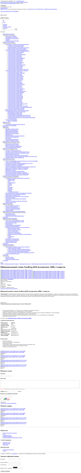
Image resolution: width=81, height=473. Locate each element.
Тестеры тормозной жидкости (12, 139)
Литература (5, 243)
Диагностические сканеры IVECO (15, 60)
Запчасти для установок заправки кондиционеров (16, 201)
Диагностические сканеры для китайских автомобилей (20, 107)
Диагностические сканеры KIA (15, 86)
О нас (4, 22)
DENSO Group (11, 180)
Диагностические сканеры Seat (15, 100)
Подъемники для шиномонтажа (12, 240)
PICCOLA (10, 189)
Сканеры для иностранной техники (15, 46)
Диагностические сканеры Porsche (15, 96)
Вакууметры (8, 138)
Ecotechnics (10, 187)
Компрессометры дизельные (12, 132)
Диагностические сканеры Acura (15, 71)
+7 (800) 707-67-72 (20, 1)
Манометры (5, 126)
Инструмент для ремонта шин (14, 233)
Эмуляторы (5, 260)
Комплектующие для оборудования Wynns (15, 157)
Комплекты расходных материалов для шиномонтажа (19, 234)
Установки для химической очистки (13, 150)
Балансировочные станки (11, 222)
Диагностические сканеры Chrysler (15, 78)
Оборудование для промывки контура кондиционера (17, 196)
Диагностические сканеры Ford (15, 82)
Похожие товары (8, 288)
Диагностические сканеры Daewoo (15, 79)
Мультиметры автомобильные (12, 143)
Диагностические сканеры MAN (15, 61)
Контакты (5, 27)
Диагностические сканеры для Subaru (16, 108)
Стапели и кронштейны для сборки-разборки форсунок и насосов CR (21, 166)
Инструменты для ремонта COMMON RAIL (15, 164)
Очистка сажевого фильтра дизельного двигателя (16, 172)
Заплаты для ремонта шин (13, 231)
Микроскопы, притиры (11, 170)
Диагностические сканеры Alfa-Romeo (16, 72)
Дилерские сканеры (12, 118)
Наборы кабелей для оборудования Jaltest (17, 48)
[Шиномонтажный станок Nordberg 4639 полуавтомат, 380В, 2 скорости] (17, 271)
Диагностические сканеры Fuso (15, 55)
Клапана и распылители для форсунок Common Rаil (17, 174)
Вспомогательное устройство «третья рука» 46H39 (19, 318)
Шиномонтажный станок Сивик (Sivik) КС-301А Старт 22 (13, 361)
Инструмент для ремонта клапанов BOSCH (15, 171)
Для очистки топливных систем (10, 148)
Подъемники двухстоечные (11, 37)
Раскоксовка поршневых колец (12, 259)
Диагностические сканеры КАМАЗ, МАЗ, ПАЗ (18, 69)
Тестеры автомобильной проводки (13, 147)
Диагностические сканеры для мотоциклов (15, 109)
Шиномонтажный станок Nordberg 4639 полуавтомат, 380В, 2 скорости (47, 263)
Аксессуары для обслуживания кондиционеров (16, 198)
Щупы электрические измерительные (14, 146)
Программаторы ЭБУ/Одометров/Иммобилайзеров (14, 211)
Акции (4, 450)
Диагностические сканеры (8, 42)
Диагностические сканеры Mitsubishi (16, 92)
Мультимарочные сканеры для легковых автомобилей (17, 110)
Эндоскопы (5, 217)
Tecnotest (10, 185)
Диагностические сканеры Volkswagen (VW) (17, 103)
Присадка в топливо (10, 258)
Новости (5, 25)
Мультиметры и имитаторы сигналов (11, 141)
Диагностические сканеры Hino (15, 56)
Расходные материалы (10, 197)
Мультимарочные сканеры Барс (15, 114)
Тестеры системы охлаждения (12, 137)
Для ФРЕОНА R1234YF (13, 191)
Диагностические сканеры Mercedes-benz (17, 91)
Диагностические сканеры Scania (15, 67)
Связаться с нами (6, 442)
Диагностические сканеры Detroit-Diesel (16, 54)
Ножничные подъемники (11, 36)
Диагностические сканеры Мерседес (16, 62)
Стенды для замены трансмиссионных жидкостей (19, 249)
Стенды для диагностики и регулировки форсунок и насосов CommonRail (22, 161)
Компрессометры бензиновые (12, 131)
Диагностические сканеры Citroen (15, 77)
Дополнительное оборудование (12, 226)
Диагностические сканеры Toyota (15, 102)
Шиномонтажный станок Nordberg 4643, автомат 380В (12, 352)
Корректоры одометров (11, 214)
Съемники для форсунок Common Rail (14, 165)
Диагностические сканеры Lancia (15, 87)
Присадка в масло (9, 257)
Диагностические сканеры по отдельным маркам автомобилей (21, 117)
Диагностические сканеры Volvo (15, 68)
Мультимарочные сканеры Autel (15, 112)
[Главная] (3, 21)
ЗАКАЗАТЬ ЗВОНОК (5, 11)
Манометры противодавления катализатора (15, 135)
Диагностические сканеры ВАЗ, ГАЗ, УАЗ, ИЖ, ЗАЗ (19, 116)
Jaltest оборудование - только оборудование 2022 (18, 47)
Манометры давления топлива (12, 129)
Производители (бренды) (8, 449)
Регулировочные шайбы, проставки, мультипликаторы (17, 173)
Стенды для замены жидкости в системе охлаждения (19, 250)
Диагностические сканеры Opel (15, 94)
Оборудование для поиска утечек (13, 195)
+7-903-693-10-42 (50, 9)
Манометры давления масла (12, 130)
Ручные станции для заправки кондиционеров (16, 194)
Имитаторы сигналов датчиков (12, 145)
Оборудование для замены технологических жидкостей (18, 246)
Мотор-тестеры (6, 122)
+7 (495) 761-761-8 (31, 9)
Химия (9, 237)
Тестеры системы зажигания (12, 206)
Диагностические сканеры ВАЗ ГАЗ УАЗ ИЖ (18, 106)
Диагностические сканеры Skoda (15, 101)
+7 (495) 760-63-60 (39, 9)
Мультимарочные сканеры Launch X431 (16, 111)
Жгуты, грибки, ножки (13, 230)
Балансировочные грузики (14, 228)
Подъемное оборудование (8, 34)
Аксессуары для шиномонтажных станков (15, 221)
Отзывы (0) (15, 288)
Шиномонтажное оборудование (10, 218)
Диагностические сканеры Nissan (15, 93)
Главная (2, 263)
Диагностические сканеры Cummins (16, 52)
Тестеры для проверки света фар (13, 209)
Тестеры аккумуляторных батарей (13, 207)
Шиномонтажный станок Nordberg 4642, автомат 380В (12, 356)
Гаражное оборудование (8, 244)
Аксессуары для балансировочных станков (15, 220)
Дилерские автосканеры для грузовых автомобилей (17, 50)
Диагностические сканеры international (16, 58)
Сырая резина (11, 236)
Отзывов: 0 (3, 287)
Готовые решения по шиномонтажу (13, 225)
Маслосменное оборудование (14, 248)
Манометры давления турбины (12, 133)
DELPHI (10, 183)
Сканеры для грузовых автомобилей (8, 403)
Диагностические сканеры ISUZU (15, 59)
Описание (3, 288)
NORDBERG (10, 279)
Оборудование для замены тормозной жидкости (18, 251)
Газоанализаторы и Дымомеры (9, 125)
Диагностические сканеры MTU (15, 63)
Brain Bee (10, 188)
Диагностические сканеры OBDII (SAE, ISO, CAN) (19, 115)
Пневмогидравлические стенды (12, 253)
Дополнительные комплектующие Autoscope (15, 124)
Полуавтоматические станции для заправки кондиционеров (19, 193)
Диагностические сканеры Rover (15, 99)
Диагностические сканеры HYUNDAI (16, 84)
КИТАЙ (10, 190)
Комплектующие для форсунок (12, 154)
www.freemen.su (14, 453)
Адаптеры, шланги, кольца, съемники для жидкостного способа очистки (21, 156)
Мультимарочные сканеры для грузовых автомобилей (17, 44)
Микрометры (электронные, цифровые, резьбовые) (17, 169)
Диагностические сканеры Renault (15, 66)
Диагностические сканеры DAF (15, 53)
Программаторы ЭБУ (10, 213)
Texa (9, 181)
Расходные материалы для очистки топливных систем (17, 153)
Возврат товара (6, 443)
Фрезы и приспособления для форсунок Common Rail (17, 167)
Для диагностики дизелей (8, 158)
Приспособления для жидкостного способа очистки (17, 155)
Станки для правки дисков (11, 241)
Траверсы (8, 39)
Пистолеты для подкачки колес (12, 238)
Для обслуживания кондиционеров (10, 175)
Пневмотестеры (9, 134)
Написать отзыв (10, 287)
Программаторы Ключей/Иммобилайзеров (15, 215)
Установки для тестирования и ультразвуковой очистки (17, 151)
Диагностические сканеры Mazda (15, 90)
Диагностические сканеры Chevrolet (16, 76)
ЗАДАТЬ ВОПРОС (14, 11)
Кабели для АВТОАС (12, 120)
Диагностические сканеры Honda (15, 83)
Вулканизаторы (9, 223)
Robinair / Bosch (11, 179)
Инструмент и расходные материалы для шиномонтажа (18, 227)
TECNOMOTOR (11, 182)
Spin (9, 186)
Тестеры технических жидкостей (13, 205)
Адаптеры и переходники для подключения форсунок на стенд (19, 163)
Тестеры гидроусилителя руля (12, 140)
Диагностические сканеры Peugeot (15, 95)
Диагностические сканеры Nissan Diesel (16, 64)
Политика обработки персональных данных (12, 437)
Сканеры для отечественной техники (16, 45)
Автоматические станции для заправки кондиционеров (18, 178)
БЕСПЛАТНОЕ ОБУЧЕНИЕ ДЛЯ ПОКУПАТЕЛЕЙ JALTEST (14, 2)
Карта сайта (5, 444)
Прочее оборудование (7, 203)
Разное (9, 235)
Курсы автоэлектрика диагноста (10, 433)
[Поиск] (16, 29)
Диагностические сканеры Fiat (14, 80)
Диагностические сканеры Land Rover (16, 88)
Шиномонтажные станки (11, 242)
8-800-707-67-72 (4, 9)
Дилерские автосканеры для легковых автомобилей (17, 70)
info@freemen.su (4, 8)
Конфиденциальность (7, 436)
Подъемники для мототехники (12, 38)
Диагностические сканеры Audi (15, 74)
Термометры (8, 199)
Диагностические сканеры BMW (15, 75)
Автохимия (5, 254)
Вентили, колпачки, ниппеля (14, 229)
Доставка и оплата (7, 26)
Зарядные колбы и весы (11, 202)
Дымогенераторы (9, 210)
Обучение (5, 24)
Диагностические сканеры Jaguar (15, 85)
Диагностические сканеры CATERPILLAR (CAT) (19, 51)
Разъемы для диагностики (11, 119)
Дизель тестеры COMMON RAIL (13, 162)
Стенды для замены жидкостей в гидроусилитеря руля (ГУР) (21, 252)
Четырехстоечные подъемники (12, 40)
